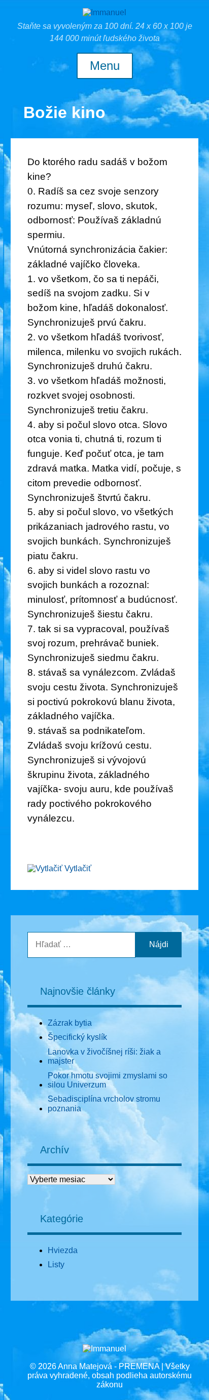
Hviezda (63, 1250)
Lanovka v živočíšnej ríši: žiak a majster (104, 1056)
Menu (105, 66)
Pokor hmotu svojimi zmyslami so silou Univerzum (107, 1080)
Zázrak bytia (70, 1023)
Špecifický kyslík (77, 1037)
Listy (56, 1264)
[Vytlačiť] (44, 868)
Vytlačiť (77, 868)
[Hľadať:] (81, 944)
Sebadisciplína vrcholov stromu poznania (104, 1103)
